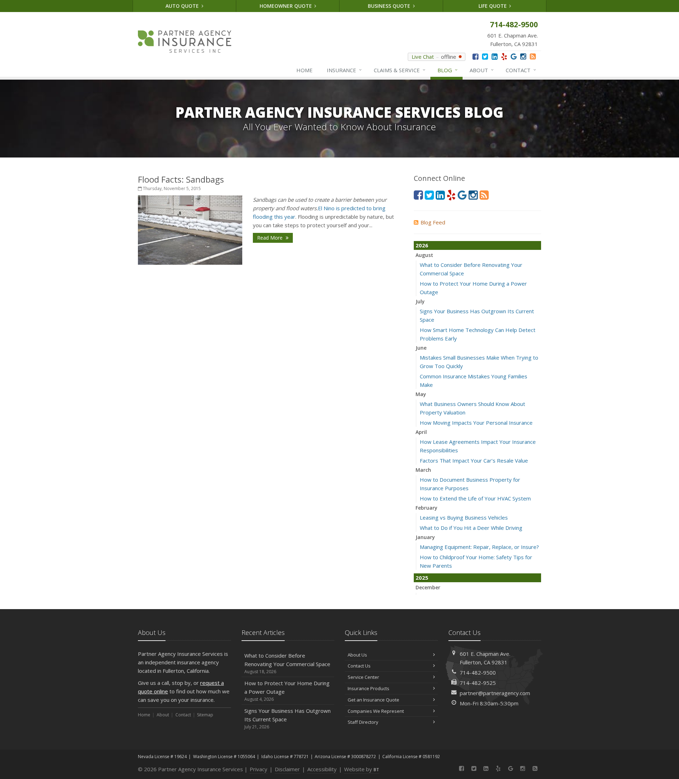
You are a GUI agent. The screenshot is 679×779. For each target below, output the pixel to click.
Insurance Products (368, 688)
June (421, 347)
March (423, 469)
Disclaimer (287, 769)
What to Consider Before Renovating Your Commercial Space (287, 663)
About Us (357, 655)
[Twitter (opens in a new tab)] (485, 56)
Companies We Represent (376, 711)
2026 (422, 245)
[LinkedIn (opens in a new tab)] (495, 56)
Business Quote (390, 5)
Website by (361, 769)
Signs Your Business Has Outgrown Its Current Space (287, 718)
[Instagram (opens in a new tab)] (523, 56)
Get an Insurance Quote (373, 700)
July (420, 301)
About (482, 70)
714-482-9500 (478, 672)
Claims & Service (399, 70)
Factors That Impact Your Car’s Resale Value (474, 460)
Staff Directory (363, 722)
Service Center (363, 677)
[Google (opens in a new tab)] (514, 56)
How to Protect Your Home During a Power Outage (287, 691)
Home (304, 70)
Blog (447, 70)
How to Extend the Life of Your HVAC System (475, 498)
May (421, 394)
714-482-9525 (478, 682)
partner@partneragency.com (495, 693)
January (425, 537)
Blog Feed (432, 222)
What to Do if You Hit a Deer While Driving (471, 527)
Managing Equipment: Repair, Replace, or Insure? (479, 546)
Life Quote (493, 5)
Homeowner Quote (286, 5)
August (424, 255)
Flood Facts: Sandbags (181, 179)
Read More (270, 237)
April (421, 432)
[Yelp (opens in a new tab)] (504, 56)
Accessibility (322, 769)
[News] (533, 56)
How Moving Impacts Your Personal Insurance (476, 422)
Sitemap (205, 715)
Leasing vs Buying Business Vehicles (464, 517)
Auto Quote (183, 5)
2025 (422, 577)
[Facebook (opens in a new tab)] (475, 56)
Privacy (258, 769)
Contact (521, 70)
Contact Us (359, 666)
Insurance (344, 70)
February (426, 507)
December (428, 587)
